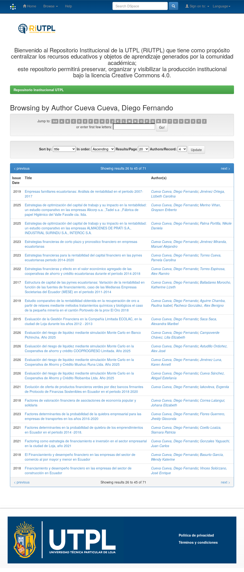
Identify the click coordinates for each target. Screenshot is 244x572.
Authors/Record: (163, 149)
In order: (84, 149)
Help (68, 6)
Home (31, 6)
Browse (49, 6)
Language (220, 6)
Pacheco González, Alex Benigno (199, 305)
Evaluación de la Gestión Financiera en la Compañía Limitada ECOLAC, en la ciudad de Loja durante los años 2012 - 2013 (83, 321)
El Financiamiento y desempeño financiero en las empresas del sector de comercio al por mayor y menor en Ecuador (80, 457)
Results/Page (126, 149)
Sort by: (45, 149)
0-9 (55, 121)
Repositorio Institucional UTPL (39, 89)
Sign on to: (198, 6)
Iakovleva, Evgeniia (214, 386)
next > (225, 168)
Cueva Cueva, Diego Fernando (174, 191)
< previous (22, 168)
